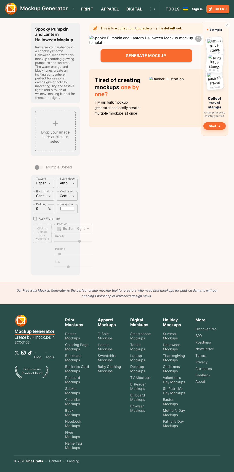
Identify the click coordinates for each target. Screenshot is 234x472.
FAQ (198, 335)
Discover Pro (205, 329)
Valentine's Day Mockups (174, 379)
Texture (41, 178)
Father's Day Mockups (173, 423)
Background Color (67, 204)
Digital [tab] (134, 9)
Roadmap (203, 342)
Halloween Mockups (171, 347)
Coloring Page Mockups (76, 347)
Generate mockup (146, 55)
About (200, 381)
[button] (73, 228)
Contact (55, 461)
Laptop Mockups (137, 358)
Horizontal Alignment (44, 191)
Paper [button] (41, 183)
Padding (41, 204)
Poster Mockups (72, 336)
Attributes (203, 369)
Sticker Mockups (72, 390)
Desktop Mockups (137, 368)
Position (62, 224)
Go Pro (221, 9)
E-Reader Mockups (138, 386)
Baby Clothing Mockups (109, 368)
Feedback (202, 375)
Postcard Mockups (72, 379)
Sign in (197, 9)
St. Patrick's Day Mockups (174, 390)
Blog (37, 357)
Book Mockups (72, 412)
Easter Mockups (170, 401)
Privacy (201, 362)
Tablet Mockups (137, 347)
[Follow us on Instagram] (24, 354)
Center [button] (41, 196)
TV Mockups (140, 377)
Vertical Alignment (67, 191)
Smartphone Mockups (140, 336)
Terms (200, 355)
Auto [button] (64, 183)
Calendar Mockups (72, 401)
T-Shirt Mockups (105, 336)
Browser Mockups (137, 408)
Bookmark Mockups (73, 358)
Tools (172, 9)
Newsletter (204, 349)
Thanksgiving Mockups (174, 358)
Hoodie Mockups (105, 347)
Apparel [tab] (110, 9)
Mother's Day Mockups (174, 412)
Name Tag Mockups (73, 445)
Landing (73, 461)
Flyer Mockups (72, 434)
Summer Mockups (170, 336)
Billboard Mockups (137, 397)
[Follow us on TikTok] (31, 354)
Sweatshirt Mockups (107, 358)
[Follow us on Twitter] (18, 354)
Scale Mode (67, 178)
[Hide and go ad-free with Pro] (227, 25)
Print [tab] (87, 9)
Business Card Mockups (77, 368)
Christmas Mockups (171, 368)
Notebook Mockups (73, 423)
